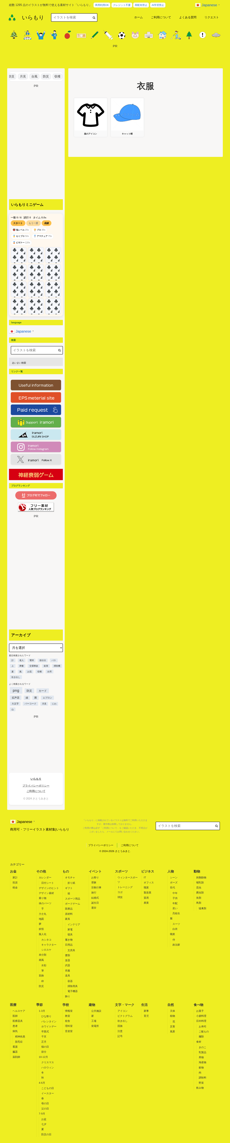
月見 (17, 76)
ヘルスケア (19, 1010)
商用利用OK (102, 5)
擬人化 (42, 934)
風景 (172, 1031)
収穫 (52, 76)
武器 (67, 965)
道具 (67, 975)
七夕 (43, 1124)
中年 (175, 893)
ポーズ (174, 882)
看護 (15, 1046)
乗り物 (42, 898)
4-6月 (42, 1082)
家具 (67, 918)
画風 (41, 960)
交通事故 (33, 666)
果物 (201, 1057)
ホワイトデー (48, 1026)
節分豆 (43, 660)
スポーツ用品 (72, 898)
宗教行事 (96, 887)
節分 (43, 1051)
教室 (67, 1015)
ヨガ (120, 892)
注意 (120, 1031)
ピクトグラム (125, 1015)
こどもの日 (47, 1088)
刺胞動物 (201, 877)
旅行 (93, 892)
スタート (18, 223)
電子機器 (73, 991)
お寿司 (202, 1026)
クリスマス (47, 1062)
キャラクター (48, 944)
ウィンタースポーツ (128, 880)
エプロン (47, 697)
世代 (172, 887)
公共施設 (96, 1010)
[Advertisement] (115, 57)
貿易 (146, 897)
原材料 (69, 913)
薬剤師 (16, 1057)
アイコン (123, 1010)
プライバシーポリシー (35, 785)
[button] (94, 17)
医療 (13, 1005)
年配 (175, 903)
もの (66, 871)
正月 (43, 1041)
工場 (93, 1020)
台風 (29, 76)
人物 (170, 871)
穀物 (201, 1067)
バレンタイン (48, 1021)
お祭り (95, 877)
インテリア (74, 924)
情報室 (69, 1010)
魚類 (198, 897)
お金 (13, 871)
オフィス (149, 882)
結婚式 (95, 897)
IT (145, 877)
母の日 (45, 1103)
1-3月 (42, 1010)
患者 (15, 1025)
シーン (174, 877)
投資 (15, 882)
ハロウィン (47, 1067)
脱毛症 (19, 1041)
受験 (93, 882)
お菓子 (200, 1010)
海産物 (202, 1062)
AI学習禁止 (158, 5)
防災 (40, 76)
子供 (175, 898)
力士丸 (42, 913)
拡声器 (15, 697)
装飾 (41, 975)
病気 (15, 1031)
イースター (47, 1093)
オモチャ (70, 877)
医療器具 (18, 1020)
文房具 (71, 950)
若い (175, 908)
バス (54, 660)
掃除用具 (73, 986)
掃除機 (57, 666)
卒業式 (45, 1031)
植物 (172, 1015)
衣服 (67, 970)
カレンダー (45, 877)
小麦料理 (201, 1015)
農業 (146, 902)
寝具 (70, 934)
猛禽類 (202, 908)
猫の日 (45, 1046)
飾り (67, 996)
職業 (146, 887)
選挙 (93, 907)
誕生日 (95, 902)
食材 (198, 1041)
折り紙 (71, 882)
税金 (15, 887)
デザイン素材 (46, 893)
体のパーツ (45, 903)
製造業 (147, 892)
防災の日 (46, 1134)
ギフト (69, 888)
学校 (66, 1005)
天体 (172, 1010)
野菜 (201, 1082)
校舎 (67, 1020)
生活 (144, 1005)
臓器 (15, 1051)
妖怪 (41, 928)
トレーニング (125, 887)
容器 (70, 981)
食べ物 (198, 1005)
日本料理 (201, 1020)
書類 (67, 955)
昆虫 (198, 887)
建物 (92, 1005)
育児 (146, 1015)
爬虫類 (200, 892)
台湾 (49, 671)
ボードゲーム (72, 903)
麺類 (201, 1036)
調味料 (202, 1077)
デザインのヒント (49, 888)
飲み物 (200, 1087)
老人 (21, 660)
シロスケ (46, 949)
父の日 (45, 1108)
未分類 (42, 954)
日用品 (69, 944)
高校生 (176, 913)
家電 (70, 929)
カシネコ (46, 939)
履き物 (69, 939)
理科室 (69, 1025)
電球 (31, 660)
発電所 (95, 1025)
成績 (46, 223)
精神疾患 (20, 1036)
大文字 (15, 703)
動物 (197, 871)
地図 (41, 918)
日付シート (47, 882)
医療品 (69, 908)
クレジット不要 (122, 5)
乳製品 (202, 1052)
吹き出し (16, 677)
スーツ (176, 923)
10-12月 (43, 1057)
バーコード (30, 703)
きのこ (202, 1047)
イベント (95, 871)
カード (43, 690)
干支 (43, 1036)
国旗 (120, 1025)
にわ (54, 703)
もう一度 (33, 223)
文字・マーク (124, 1005)
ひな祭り (46, 1016)
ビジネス (147, 871)
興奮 (21, 666)
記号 (120, 1036)
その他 (41, 871)
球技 (120, 897)
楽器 (67, 960)
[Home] (12, 17)
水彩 (43, 965)
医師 (15, 1015)
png (16, 690)
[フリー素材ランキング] (36, 507)
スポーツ (121, 871)
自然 (170, 1005)
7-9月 (42, 1113)
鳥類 (198, 902)
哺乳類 (200, 882)
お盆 (43, 1119)
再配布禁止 (141, 5)
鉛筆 (46, 666)
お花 (29, 671)
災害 (172, 1026)
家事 (146, 1010)
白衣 (175, 928)
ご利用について (36, 790)
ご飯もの (204, 1031)
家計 (15, 877)
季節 (39, 1005)
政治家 (176, 944)
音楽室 (69, 1031)
